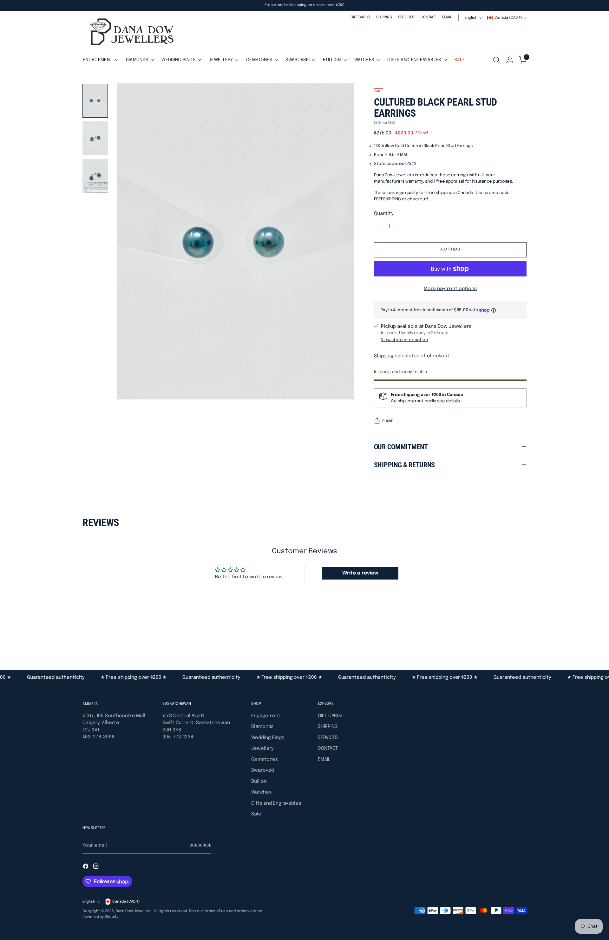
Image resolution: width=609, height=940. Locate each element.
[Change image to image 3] (95, 176)
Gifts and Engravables (276, 803)
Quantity (384, 213)
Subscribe (200, 845)
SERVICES (328, 737)
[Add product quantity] (399, 226)
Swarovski (262, 770)
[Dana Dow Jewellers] (130, 33)
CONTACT (327, 748)
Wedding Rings (267, 737)
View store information (404, 340)
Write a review (360, 573)
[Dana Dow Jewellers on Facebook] (86, 867)
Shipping (383, 356)
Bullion (258, 781)
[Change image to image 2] (95, 138)
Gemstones (264, 759)
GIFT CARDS (330, 715)
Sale (256, 814)
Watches (261, 792)
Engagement (265, 715)
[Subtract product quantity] (380, 226)
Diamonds (262, 726)
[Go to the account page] (509, 60)
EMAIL (324, 759)
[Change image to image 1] (95, 101)
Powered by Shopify (100, 917)
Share (387, 421)
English (471, 18)
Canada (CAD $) (508, 18)
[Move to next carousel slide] (521, 635)
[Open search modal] (496, 60)
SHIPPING (327, 726)
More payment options (450, 288)
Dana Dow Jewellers (134, 911)
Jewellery (262, 748)
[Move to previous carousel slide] (506, 636)
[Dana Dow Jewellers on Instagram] (96, 867)
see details (448, 401)
